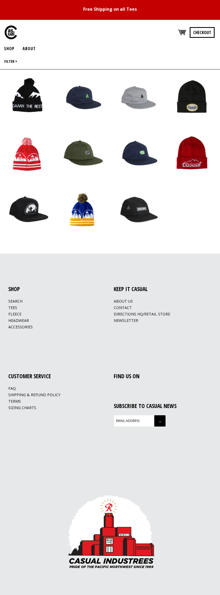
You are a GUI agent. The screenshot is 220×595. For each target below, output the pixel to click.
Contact (123, 307)
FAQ (12, 388)
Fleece (14, 314)
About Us (123, 301)
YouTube (130, 389)
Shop (9, 49)
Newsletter (126, 320)
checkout (202, 32)
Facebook (117, 389)
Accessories (20, 326)
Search (15, 301)
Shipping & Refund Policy (34, 394)
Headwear (18, 320)
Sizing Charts (22, 407)
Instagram (123, 389)
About (29, 49)
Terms (14, 401)
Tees (12, 307)
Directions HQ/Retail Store (142, 314)
